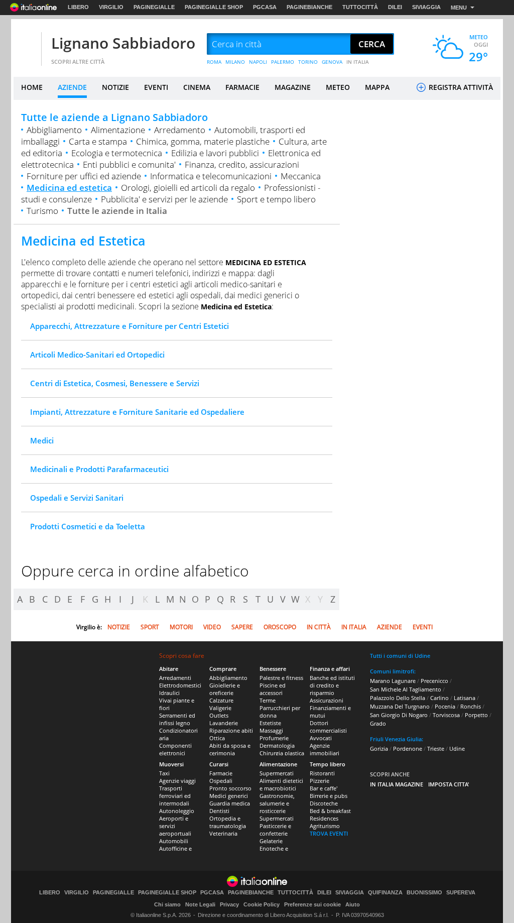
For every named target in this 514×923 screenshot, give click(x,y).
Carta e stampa (98, 141)
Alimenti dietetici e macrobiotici (281, 784)
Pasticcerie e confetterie (275, 829)
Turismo (42, 210)
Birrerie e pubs (328, 795)
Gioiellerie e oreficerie (224, 689)
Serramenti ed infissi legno (177, 719)
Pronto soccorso (230, 788)
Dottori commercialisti (328, 726)
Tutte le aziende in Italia (117, 210)
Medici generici (228, 795)
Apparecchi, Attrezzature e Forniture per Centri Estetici (129, 326)
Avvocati (321, 738)
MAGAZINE (293, 87)
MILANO (235, 61)
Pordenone (407, 748)
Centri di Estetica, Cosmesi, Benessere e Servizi (114, 383)
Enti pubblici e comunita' (129, 164)
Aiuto (352, 904)
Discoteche (324, 803)
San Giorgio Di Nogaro (399, 715)
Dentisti (219, 811)
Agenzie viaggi (177, 780)
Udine (457, 748)
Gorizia (379, 748)
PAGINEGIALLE (154, 7)
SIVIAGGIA (426, 7)
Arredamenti (175, 677)
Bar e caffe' (323, 788)
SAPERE (242, 627)
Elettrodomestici (180, 685)
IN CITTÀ (319, 627)
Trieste (435, 748)
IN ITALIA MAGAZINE (396, 784)
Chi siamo (167, 904)
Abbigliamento (54, 130)
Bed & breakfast (330, 811)
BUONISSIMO (424, 892)
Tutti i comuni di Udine (400, 655)
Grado (378, 723)
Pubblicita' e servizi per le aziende (164, 199)
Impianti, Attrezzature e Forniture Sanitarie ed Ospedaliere (137, 412)
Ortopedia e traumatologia (227, 822)
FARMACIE (242, 87)
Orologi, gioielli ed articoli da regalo (188, 187)
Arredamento (179, 130)
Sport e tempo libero (276, 199)
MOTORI (181, 627)
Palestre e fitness (281, 677)
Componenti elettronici (175, 749)
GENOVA (332, 61)
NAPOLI (258, 61)
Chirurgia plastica (282, 753)
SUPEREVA (460, 892)
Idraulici (169, 693)
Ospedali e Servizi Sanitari (76, 498)
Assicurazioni (326, 700)
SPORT (150, 627)
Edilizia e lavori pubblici (215, 153)
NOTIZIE (115, 87)
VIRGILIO (111, 7)
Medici (42, 440)
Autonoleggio (176, 811)
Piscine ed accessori (273, 689)
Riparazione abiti (231, 730)
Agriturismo (325, 826)
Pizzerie (319, 780)
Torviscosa (446, 715)
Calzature (221, 700)
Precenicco (434, 680)
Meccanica (301, 176)
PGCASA (265, 7)
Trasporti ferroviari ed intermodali (175, 795)
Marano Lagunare (393, 680)
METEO (338, 87)
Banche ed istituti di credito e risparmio (332, 685)
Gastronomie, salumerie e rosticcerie (277, 803)
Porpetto (476, 715)
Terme (268, 700)
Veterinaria (223, 833)
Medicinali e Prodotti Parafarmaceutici (99, 469)
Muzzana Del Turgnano (400, 706)
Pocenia (445, 706)
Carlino (439, 698)
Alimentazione (118, 130)
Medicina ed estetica (69, 187)
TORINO (308, 61)
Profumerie (274, 738)
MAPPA (377, 87)
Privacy (229, 904)
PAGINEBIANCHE (309, 7)
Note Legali (200, 904)
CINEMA (196, 87)
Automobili (173, 841)
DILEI (395, 7)
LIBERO (78, 7)
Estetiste (270, 723)
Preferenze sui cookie (312, 904)
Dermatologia (277, 745)
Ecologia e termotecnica (116, 153)
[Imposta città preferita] (26, 44)
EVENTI (156, 87)
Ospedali (220, 780)
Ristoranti (322, 773)
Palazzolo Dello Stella (397, 698)
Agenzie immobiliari (324, 749)
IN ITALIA (357, 61)
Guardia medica (229, 803)
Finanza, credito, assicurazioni (242, 164)
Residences (324, 818)
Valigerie (220, 708)
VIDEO (212, 627)
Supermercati (277, 773)
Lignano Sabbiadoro (123, 43)
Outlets (218, 715)
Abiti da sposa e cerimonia (229, 749)
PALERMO (282, 61)
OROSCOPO (280, 627)
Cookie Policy (261, 904)
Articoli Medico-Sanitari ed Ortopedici (97, 355)
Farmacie (220, 773)
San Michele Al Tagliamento (405, 689)
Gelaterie (271, 841)
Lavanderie (223, 723)
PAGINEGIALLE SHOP (214, 7)
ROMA (214, 61)
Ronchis (470, 706)
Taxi (164, 773)
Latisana (464, 698)
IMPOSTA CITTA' (448, 784)
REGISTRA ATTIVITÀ (460, 87)
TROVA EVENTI (329, 833)
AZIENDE (72, 87)
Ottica (217, 738)
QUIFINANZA (385, 892)
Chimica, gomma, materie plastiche (203, 141)
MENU (459, 8)
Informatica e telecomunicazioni (211, 176)
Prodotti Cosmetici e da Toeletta (87, 526)
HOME (32, 87)
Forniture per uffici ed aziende (84, 176)
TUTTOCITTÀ (360, 7)
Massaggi (271, 730)
